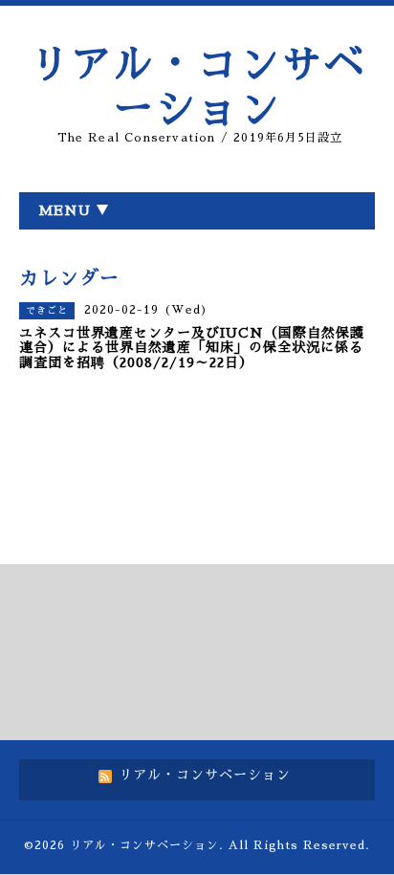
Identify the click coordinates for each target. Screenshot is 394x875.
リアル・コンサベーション (144, 845)
